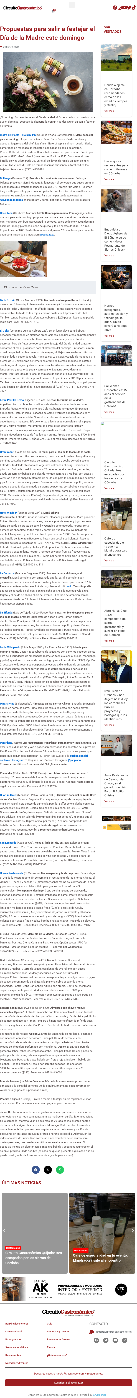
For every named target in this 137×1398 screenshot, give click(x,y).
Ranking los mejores (16, 1323)
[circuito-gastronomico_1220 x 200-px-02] (68, 1289)
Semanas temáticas (16, 1347)
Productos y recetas (58, 1331)
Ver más (109, 110)
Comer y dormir (14, 1331)
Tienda (51, 1347)
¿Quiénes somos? (57, 1355)
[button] (72, 5)
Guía (49, 1323)
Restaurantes (13, 1248)
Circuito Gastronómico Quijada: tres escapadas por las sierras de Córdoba (33, 1258)
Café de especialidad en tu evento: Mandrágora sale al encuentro (115, 546)
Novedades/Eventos (16, 1363)
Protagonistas (13, 1339)
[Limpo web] (116, 827)
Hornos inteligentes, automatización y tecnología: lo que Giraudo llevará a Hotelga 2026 (116, 317)
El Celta (4, 330)
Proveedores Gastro (58, 1339)
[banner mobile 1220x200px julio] (116, 818)
